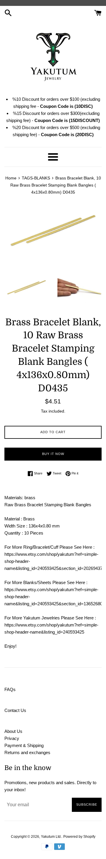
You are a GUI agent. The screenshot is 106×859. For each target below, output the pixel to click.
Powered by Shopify (79, 837)
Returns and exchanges (27, 752)
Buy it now (53, 454)
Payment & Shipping (24, 745)
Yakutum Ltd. (51, 837)
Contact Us (15, 710)
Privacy (11, 738)
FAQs (10, 689)
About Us (13, 731)
